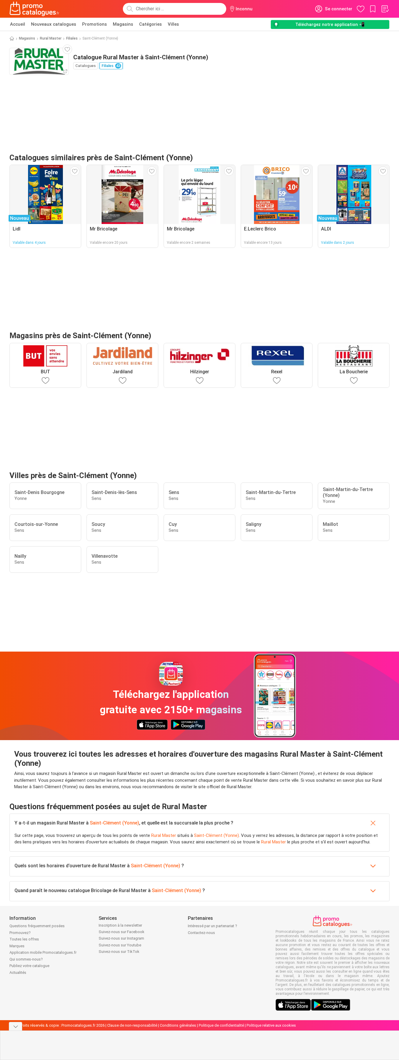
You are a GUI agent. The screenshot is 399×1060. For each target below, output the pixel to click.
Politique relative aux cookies (271, 1025)
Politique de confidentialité (221, 1025)
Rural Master (50, 38)
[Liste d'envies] (385, 9)
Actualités (17, 972)
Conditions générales (178, 1025)
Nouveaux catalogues (53, 24)
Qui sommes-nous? (26, 959)
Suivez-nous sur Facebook (121, 932)
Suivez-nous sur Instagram (121, 938)
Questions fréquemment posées (37, 926)
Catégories (150, 24)
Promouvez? (20, 932)
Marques (17, 946)
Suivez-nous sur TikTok (119, 951)
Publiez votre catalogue (29, 966)
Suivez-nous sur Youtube (120, 945)
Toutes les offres (24, 939)
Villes (173, 24)
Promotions (94, 24)
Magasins (123, 24)
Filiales (72, 38)
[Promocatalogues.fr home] (34, 8)
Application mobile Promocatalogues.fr (42, 952)
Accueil (17, 24)
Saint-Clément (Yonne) (114, 823)
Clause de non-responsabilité (132, 1025)
